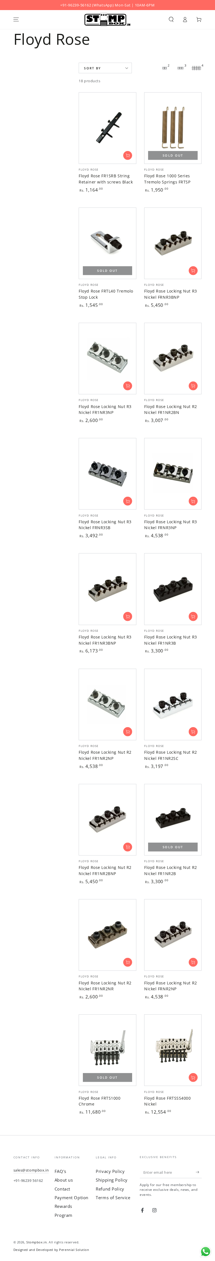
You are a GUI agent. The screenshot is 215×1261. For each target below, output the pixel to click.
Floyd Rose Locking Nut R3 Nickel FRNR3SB (105, 525)
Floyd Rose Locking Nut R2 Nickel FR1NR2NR (105, 986)
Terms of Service (113, 1197)
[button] (171, 19)
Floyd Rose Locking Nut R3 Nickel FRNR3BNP (170, 294)
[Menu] (16, 19)
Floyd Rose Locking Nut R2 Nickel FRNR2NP (170, 986)
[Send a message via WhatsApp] (205, 1251)
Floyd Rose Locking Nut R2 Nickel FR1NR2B (170, 870)
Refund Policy (110, 1189)
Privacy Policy (110, 1171)
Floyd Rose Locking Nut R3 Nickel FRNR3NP (170, 525)
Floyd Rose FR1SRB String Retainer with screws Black (106, 179)
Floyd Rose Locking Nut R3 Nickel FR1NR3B (170, 640)
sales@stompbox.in (31, 1170)
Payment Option (71, 1197)
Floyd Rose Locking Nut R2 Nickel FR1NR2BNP (105, 870)
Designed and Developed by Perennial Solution (51, 1250)
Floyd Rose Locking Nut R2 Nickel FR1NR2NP (105, 755)
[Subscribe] (199, 1172)
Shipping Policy (112, 1180)
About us (64, 1180)
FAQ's (60, 1171)
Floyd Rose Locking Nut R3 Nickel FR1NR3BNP (105, 640)
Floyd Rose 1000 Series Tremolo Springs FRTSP (167, 179)
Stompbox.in (36, 1242)
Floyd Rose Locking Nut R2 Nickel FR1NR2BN (170, 409)
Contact (62, 1189)
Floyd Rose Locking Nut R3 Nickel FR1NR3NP (105, 409)
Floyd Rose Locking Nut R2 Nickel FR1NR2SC (170, 755)
